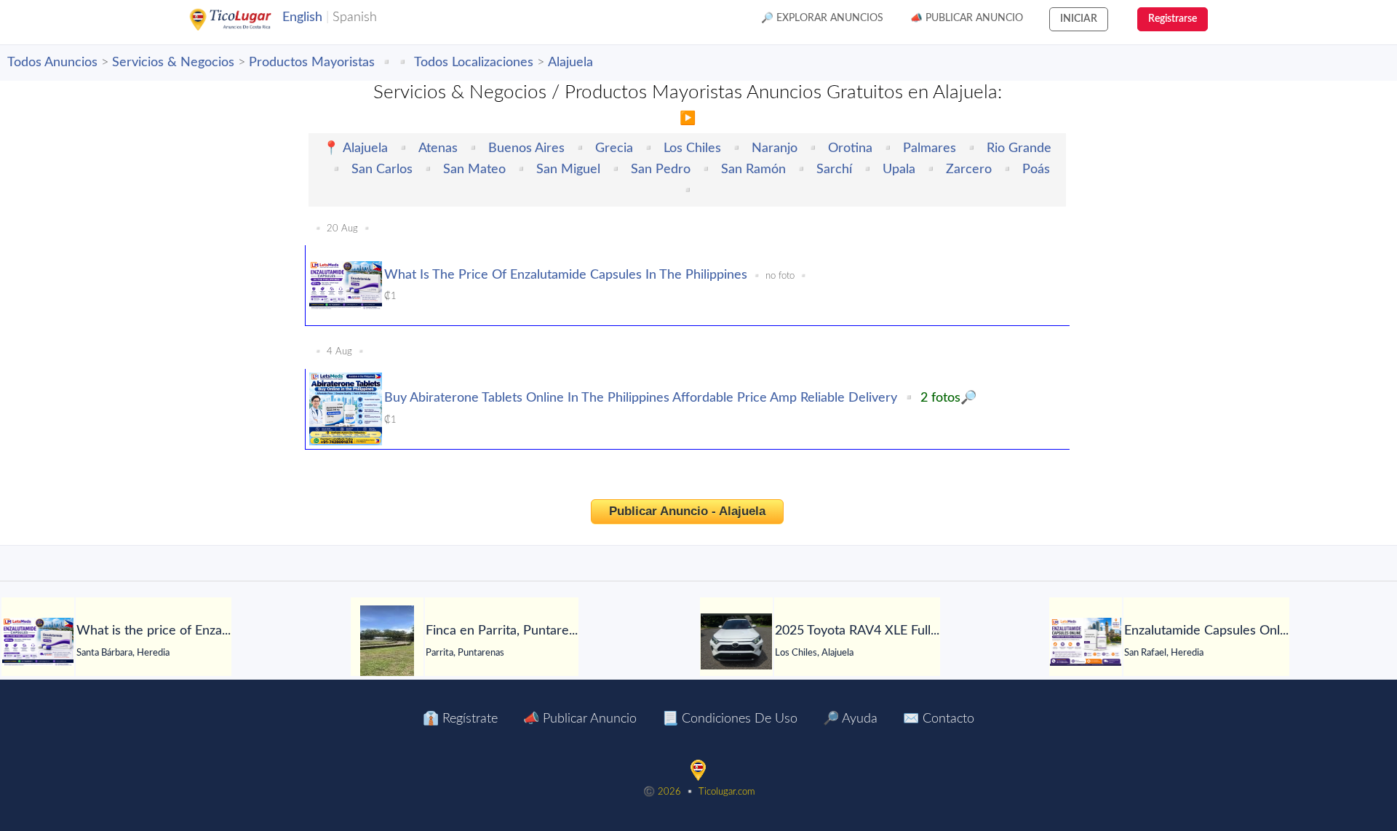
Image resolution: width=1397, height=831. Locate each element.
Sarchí (834, 169)
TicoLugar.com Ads (246, 19)
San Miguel (568, 169)
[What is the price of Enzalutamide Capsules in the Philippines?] (37, 642)
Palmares (929, 148)
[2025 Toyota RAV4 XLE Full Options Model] (736, 641)
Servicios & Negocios (173, 62)
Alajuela (570, 62)
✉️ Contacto (938, 718)
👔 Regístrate (460, 718)
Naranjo (774, 148)
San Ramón (753, 169)
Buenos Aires (526, 148)
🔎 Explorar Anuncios (822, 18)
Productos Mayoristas (312, 62)
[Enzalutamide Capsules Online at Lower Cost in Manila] (1085, 642)
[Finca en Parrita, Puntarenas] (387, 641)
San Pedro (660, 169)
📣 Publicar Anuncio (966, 18)
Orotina (850, 148)
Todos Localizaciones (473, 62)
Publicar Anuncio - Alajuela (687, 511)
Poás (1036, 169)
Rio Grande (1019, 148)
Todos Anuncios (52, 62)
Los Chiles (692, 148)
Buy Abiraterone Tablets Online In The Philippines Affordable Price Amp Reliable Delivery (640, 398)
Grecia (614, 148)
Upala (899, 169)
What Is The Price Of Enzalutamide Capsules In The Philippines (565, 275)
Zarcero (969, 169)
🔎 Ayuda (850, 718)
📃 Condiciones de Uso (729, 718)
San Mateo (474, 169)
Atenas (438, 148)
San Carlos (382, 169)
